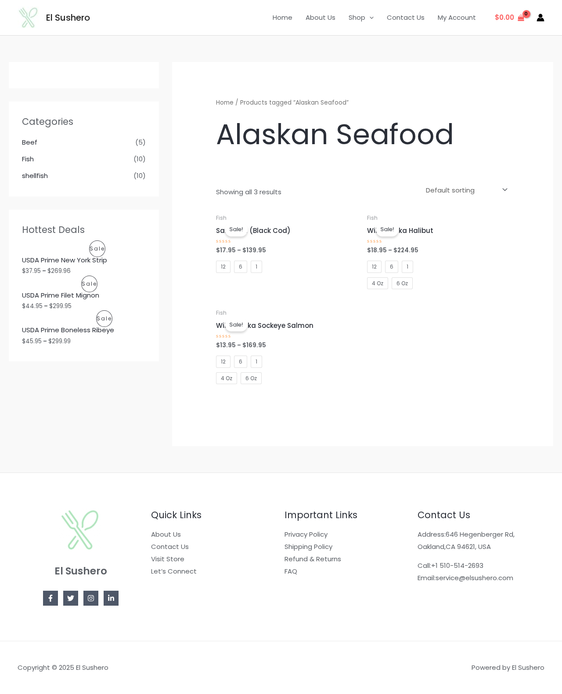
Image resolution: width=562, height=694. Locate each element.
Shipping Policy (308, 546)
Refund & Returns (313, 558)
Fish (28, 159)
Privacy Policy (306, 534)
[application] (369, 17)
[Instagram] (90, 598)
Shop (357, 17)
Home (282, 17)
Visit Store (167, 558)
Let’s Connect (174, 571)
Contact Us (406, 17)
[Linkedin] (111, 598)
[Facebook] (50, 598)
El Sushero (68, 17)
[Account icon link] (540, 18)
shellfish (35, 175)
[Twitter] (70, 598)
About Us (320, 17)
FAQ (291, 571)
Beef (29, 142)
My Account (457, 17)
